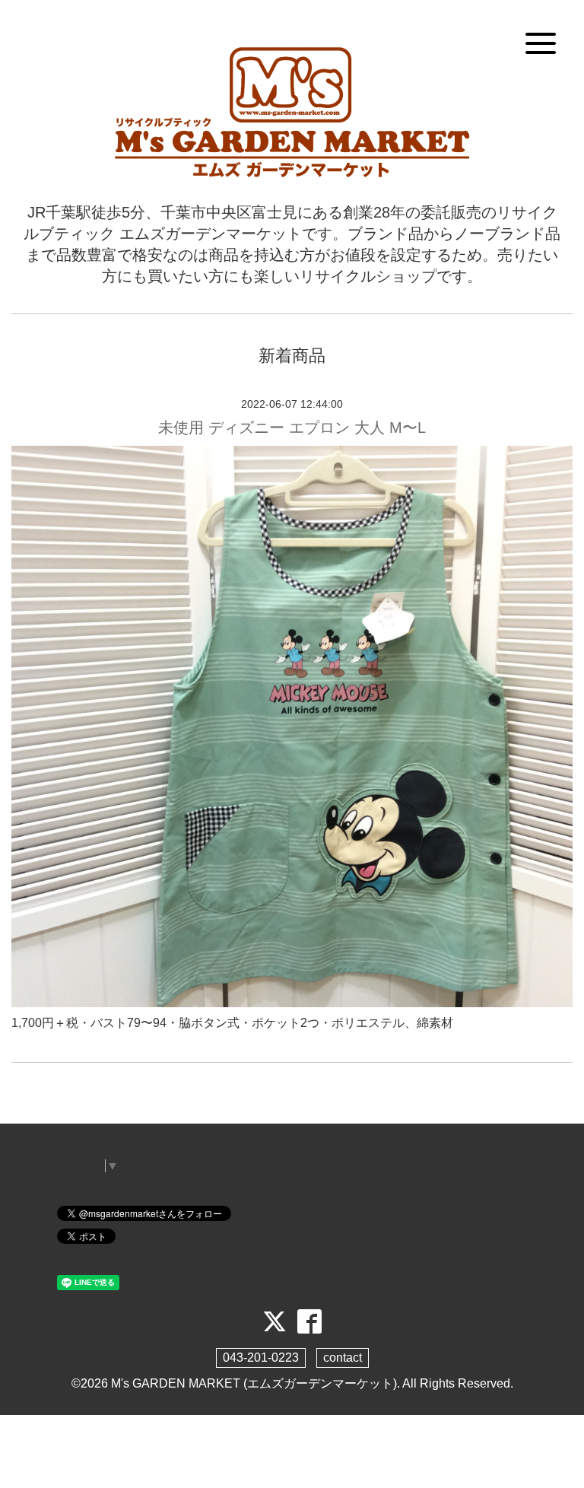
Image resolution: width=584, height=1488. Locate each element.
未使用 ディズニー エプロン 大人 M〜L (292, 427)
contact (342, 1357)
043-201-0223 (261, 1357)
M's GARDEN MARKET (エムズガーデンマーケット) (254, 1383)
